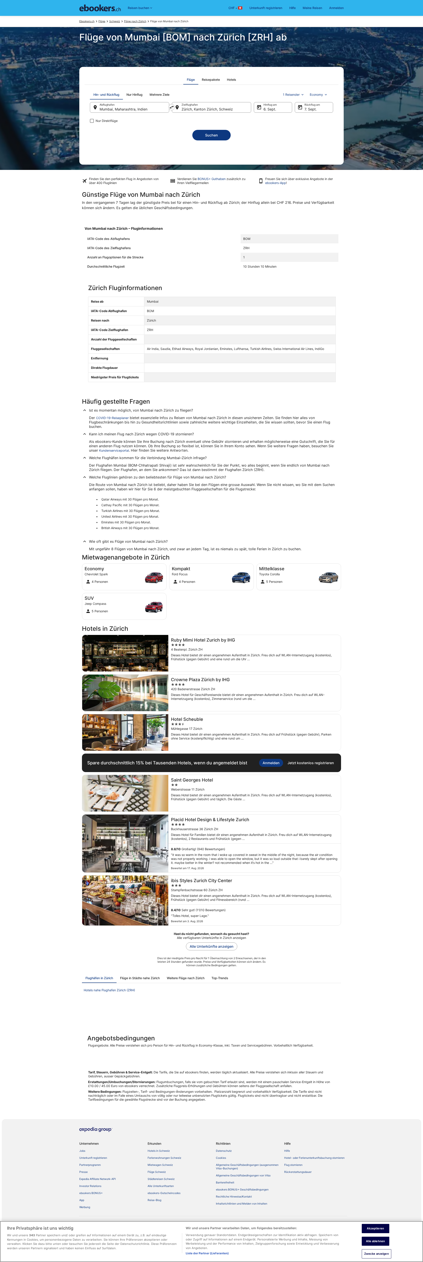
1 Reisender (291, 94)
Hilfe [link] (287, 1150)
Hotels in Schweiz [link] (159, 1150)
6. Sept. (269, 109)
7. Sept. (310, 109)
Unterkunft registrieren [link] (93, 1157)
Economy (316, 94)
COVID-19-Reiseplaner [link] (112, 418)
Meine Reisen (312, 8)
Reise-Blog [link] (154, 1200)
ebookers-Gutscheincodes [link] (164, 1193)
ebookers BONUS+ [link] (91, 1193)
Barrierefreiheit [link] (225, 1182)
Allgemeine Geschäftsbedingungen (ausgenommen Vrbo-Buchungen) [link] (247, 1166)
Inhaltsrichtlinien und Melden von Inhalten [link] (241, 1203)
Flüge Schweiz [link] (157, 1172)
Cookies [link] (221, 1157)
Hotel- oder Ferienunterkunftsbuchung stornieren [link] (314, 1157)
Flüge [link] (101, 21)
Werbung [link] (84, 1207)
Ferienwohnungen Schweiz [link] (164, 1157)
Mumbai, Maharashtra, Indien (123, 109)
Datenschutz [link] (224, 1150)
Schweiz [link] (114, 21)
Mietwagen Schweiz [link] (160, 1164)
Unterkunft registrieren (265, 8)
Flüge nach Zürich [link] (135, 21)
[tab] (190, 80)
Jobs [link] (82, 1150)
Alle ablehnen (375, 1241)
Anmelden (336, 8)
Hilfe (292, 8)
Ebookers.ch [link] (87, 21)
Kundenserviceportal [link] (114, 450)
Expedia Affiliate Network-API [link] (97, 1179)
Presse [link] (83, 1172)
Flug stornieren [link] (293, 1164)
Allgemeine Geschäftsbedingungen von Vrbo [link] (243, 1175)
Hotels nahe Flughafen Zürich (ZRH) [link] (109, 990)
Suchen (211, 135)
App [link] (81, 1200)
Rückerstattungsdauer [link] (298, 1172)
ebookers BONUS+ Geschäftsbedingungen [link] (242, 1189)
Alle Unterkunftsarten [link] (161, 1186)
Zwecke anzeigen (376, 1253)
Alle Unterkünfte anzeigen (212, 946)
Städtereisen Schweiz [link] (161, 1179)
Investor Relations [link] (90, 1186)
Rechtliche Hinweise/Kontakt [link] (234, 1196)
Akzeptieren (375, 1228)
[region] (211, 1241)
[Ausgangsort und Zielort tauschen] (172, 107)
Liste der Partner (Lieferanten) (207, 1253)
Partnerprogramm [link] (90, 1164)
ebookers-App (275, 183)
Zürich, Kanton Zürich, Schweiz (207, 109)
